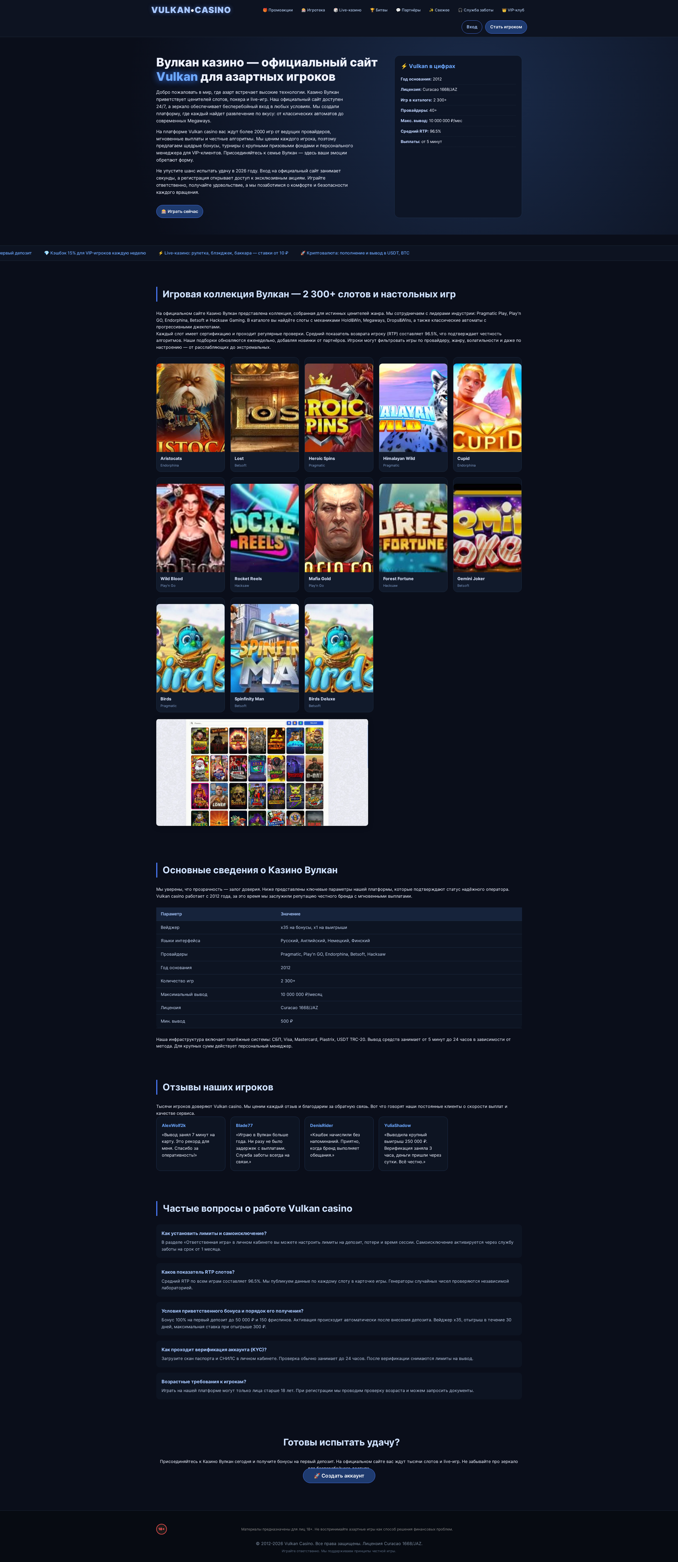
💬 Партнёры (408, 10)
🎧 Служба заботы (475, 10)
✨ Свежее (439, 10)
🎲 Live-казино (347, 10)
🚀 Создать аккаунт (339, 1476)
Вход (472, 26)
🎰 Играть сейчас (179, 211)
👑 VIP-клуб (513, 10)
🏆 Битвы (378, 10)
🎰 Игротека (313, 10)
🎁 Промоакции (278, 10)
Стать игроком (506, 26)
